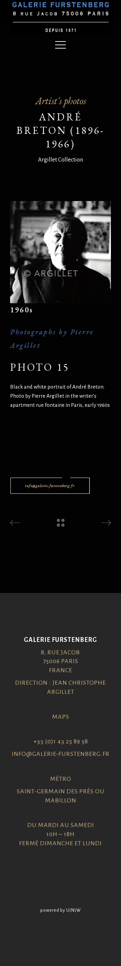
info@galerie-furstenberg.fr (61, 753)
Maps (60, 716)
